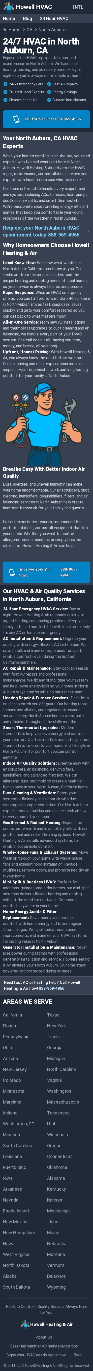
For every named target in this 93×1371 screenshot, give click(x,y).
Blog (27, 18)
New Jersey (15, 1069)
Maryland (12, 1102)
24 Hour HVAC (54, 18)
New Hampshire (19, 1232)
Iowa (8, 1178)
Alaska (10, 1276)
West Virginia (16, 1254)
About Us (44, 1337)
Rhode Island (16, 1210)
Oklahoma (57, 1167)
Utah (52, 1123)
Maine (53, 1232)
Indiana (10, 1112)
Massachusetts (63, 1102)
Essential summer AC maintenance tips (44, 1346)
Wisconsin (57, 1134)
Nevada (10, 1200)
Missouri (11, 1134)
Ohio (7, 1047)
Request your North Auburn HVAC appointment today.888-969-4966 (41, 231)
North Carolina (61, 1069)
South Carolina (17, 1145)
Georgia (54, 1047)
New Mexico (15, 1221)
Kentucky (56, 1189)
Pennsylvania (16, 1036)
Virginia (54, 1080)
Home (9, 18)
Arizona (10, 1058)
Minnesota (13, 1091)
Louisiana (12, 1156)
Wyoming (56, 1287)
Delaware (56, 1276)
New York (56, 1025)
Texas (53, 1014)
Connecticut (59, 1156)
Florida (9, 1025)
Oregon (54, 1145)
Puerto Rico (14, 1167)
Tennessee (58, 1112)
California (12, 1014)
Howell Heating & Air (41, 1366)
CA (29, 29)
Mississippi (58, 1210)
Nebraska (56, 1243)
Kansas (54, 1200)
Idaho (52, 1221)
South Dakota (16, 1287)
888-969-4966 (51, 988)
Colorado (12, 1080)
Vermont (55, 1265)
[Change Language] (79, 7)
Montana (56, 1254)
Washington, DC (18, 1123)
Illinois (53, 1036)
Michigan (56, 1058)
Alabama (56, 1178)
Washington (59, 1091)
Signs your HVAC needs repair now (36, 1355)
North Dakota (16, 1265)
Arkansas (12, 1189)
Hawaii (10, 1243)
